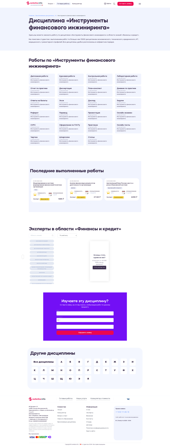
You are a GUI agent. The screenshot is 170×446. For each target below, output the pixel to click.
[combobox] (59, 320)
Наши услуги (81, 398)
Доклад (97, 103)
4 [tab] (85, 204)
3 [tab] (82, 204)
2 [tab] (80, 204)
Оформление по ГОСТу (69, 128)
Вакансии (89, 416)
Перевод (68, 115)
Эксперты (89, 413)
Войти (109, 3)
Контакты (89, 419)
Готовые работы (63, 4)
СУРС (40, 128)
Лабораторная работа (127, 79)
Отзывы (89, 422)
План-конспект (97, 91)
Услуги (60, 410)
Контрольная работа (97, 79)
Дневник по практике (126, 91)
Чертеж (40, 140)
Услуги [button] (50, 4)
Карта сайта (90, 431)
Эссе (68, 103)
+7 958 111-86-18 (122, 412)
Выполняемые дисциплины (45, 15)
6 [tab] (90, 204)
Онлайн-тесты (126, 128)
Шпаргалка (68, 140)
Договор (89, 425)
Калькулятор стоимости (100, 398)
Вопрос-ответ (62, 416)
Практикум (97, 128)
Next (138, 190)
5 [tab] (88, 204)
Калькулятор (77, 4)
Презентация (97, 115)
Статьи (97, 140)
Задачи (126, 103)
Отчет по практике (40, 91)
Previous (30, 190)
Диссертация (68, 91)
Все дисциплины (44, 362)
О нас (88, 410)
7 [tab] (93, 204)
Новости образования (65, 419)
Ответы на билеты (40, 103)
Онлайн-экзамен (126, 115)
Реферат (40, 115)
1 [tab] (77, 204)
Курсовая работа (68, 79)
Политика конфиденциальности (97, 428)
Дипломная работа (40, 79)
